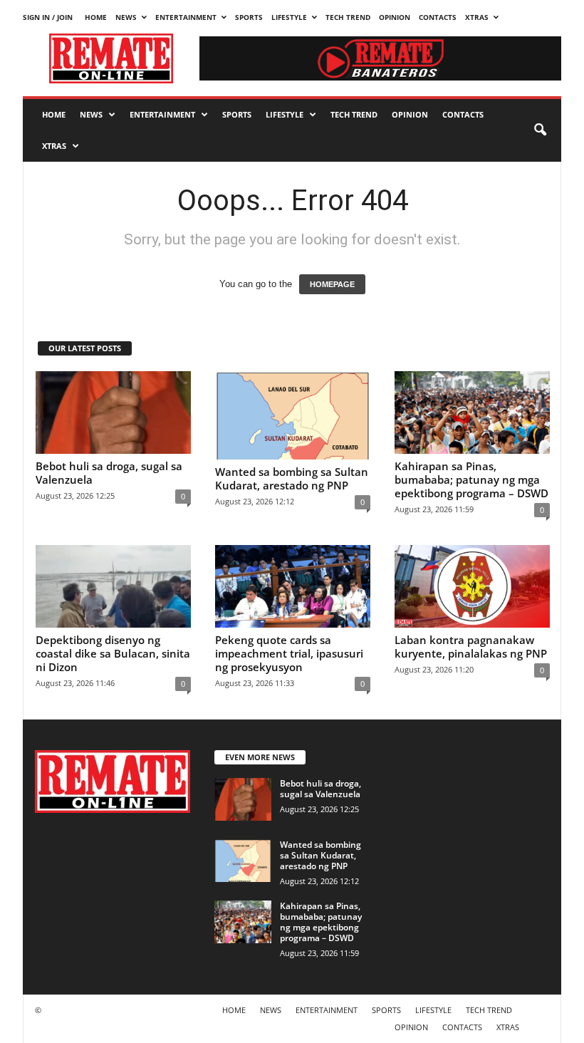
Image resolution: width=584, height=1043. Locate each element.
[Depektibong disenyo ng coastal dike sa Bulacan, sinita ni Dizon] (113, 586)
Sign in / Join (48, 17)
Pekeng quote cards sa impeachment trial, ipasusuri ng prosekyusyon (289, 653)
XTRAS (477, 17)
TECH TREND (347, 17)
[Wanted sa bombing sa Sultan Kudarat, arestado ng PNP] (292, 415)
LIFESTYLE (289, 17)
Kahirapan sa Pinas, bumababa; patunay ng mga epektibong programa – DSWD (471, 479)
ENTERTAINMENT (186, 17)
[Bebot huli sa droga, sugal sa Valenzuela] (113, 412)
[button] (540, 130)
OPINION (394, 17)
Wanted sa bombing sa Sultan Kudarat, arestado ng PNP (291, 478)
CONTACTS (438, 17)
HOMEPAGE (332, 284)
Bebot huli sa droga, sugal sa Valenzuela (109, 473)
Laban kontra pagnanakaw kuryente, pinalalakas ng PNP (471, 646)
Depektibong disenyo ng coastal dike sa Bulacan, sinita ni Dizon (113, 653)
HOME (96, 17)
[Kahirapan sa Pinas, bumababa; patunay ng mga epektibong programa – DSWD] (472, 412)
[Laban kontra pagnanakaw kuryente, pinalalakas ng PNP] (472, 586)
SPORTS (249, 17)
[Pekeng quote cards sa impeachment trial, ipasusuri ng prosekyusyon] (292, 586)
